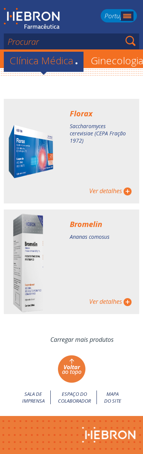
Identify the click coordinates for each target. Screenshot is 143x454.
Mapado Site (112, 397)
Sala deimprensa (33, 397)
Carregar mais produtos (82, 339)
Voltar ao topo (71, 369)
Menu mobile (127, 16)
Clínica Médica (44, 60)
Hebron (32, 19)
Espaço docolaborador (74, 397)
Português (118, 15)
